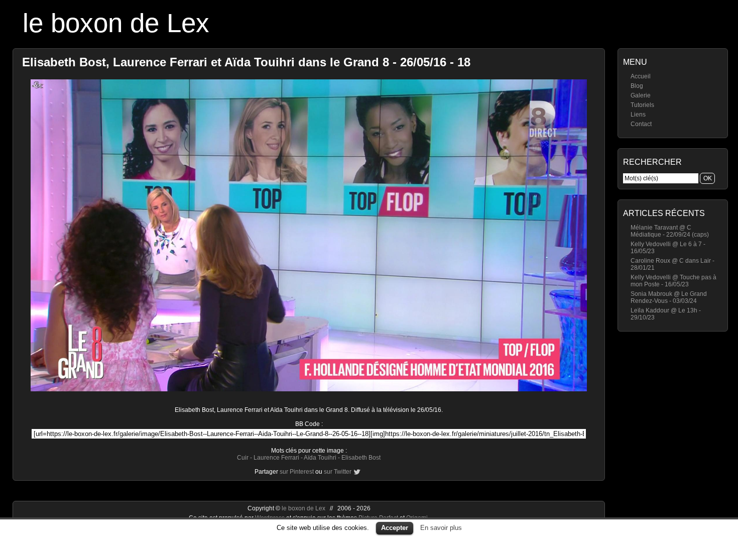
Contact (641, 124)
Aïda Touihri (320, 457)
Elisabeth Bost (361, 457)
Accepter (394, 527)
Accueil (641, 76)
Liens (638, 114)
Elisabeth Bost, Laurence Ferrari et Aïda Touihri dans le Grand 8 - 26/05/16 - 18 (246, 62)
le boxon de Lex (116, 23)
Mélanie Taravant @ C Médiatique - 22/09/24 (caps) (670, 231)
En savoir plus (441, 527)
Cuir (243, 457)
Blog (637, 85)
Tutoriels (642, 105)
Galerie (641, 95)
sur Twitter (337, 471)
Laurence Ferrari (276, 457)
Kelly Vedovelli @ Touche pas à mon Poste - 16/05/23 (673, 281)
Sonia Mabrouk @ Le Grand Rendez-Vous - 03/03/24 (669, 297)
